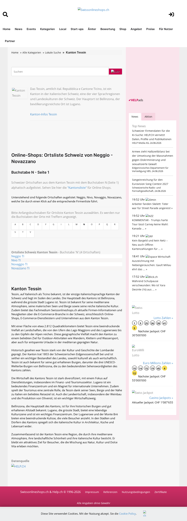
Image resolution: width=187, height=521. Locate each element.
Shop (122, 29)
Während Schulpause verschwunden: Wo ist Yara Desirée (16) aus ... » (148, 285)
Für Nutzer (166, 29)
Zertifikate (160, 492)
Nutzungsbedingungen (136, 492)
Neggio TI (17, 256)
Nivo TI (16, 260)
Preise (150, 29)
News (18, 29)
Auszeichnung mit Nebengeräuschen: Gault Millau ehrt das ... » (151, 265)
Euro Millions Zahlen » (158, 363)
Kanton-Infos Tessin (43, 114)
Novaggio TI (19, 264)
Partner (10, 41)
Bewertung (107, 29)
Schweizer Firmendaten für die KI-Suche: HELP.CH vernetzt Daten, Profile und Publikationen (151, 135)
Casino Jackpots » (161, 398)
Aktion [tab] (148, 116)
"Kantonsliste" (77, 188)
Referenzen (110, 492)
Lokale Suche (53, 52)
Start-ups (77, 29)
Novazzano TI (20, 268)
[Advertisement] (156, 72)
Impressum (92, 492)
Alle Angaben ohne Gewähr (93, 503)
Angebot (136, 29)
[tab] (135, 116)
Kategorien (47, 29)
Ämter (92, 29)
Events (31, 29)
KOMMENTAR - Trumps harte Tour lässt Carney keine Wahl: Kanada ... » (150, 224)
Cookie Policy (127, 513)
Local (62, 29)
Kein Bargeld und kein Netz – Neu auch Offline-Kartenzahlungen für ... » (150, 245)
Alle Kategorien (31, 52)
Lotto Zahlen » (163, 318)
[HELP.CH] (22, 466)
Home (6, 29)
